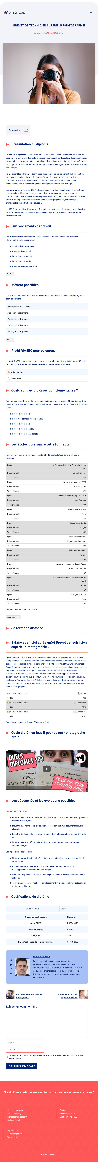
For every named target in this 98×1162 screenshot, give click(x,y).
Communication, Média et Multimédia (48, 33)
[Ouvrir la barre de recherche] (84, 12)
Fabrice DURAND (41, 956)
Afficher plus (13, 617)
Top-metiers (12, 1130)
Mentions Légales (67, 1113)
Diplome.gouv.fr (13, 1120)
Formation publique (15, 1134)
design (26, 834)
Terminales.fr (12, 1137)
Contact (63, 1110)
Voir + (9, 274)
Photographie (41, 190)
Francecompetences (15, 1110)
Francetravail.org (14, 1113)
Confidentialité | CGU (68, 1117)
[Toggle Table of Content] (25, 130)
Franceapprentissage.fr (17, 1117)
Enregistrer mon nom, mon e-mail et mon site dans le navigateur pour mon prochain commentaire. (46, 1057)
